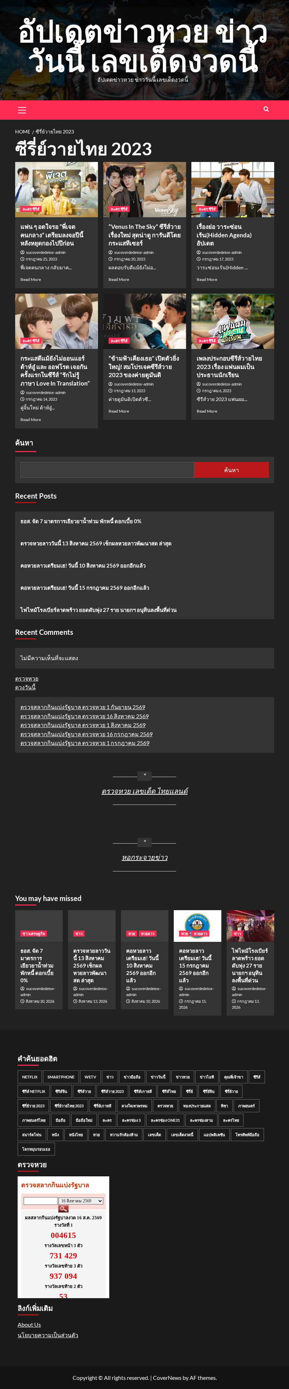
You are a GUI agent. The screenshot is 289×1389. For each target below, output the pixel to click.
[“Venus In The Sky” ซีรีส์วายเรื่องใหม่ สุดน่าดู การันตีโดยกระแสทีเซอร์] (144, 189)
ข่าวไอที (207, 1077)
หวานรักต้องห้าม (124, 1134)
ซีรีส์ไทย (169, 1091)
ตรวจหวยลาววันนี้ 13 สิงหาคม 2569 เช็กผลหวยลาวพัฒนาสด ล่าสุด (96, 543)
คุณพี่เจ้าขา (233, 1077)
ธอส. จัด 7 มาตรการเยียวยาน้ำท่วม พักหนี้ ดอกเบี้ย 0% (80, 521)
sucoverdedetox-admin (46, 252)
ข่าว (78, 933)
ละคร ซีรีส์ (31, 209)
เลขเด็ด (154, 1134)
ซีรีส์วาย (84, 1091)
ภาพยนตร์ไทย (33, 1120)
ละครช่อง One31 (165, 1120)
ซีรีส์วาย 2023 (112, 1091)
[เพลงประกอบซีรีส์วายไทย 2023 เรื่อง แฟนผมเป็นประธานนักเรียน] (232, 321)
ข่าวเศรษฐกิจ (34, 933)
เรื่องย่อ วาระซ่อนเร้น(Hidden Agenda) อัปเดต (224, 235)
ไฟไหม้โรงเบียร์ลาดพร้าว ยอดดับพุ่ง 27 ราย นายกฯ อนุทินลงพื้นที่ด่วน (98, 610)
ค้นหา (24, 443)
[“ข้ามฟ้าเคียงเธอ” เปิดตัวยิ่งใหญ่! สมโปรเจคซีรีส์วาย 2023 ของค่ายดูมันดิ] (144, 321)
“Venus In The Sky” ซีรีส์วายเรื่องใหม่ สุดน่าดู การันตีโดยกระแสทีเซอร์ (145, 235)
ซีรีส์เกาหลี (143, 1091)
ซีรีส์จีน (61, 1091)
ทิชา (224, 1105)
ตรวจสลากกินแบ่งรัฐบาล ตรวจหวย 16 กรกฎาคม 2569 (86, 734)
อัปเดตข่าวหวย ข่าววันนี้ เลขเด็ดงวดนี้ (143, 45)
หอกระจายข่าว (144, 857)
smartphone (61, 1077)
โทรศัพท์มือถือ (247, 1134)
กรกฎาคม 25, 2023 (41, 259)
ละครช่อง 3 (131, 1120)
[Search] (266, 109)
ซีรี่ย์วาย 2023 (33, 1105)
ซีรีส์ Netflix (33, 1091)
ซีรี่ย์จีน (209, 1091)
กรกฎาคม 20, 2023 (129, 259)
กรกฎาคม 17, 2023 (217, 259)
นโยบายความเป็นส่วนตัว (48, 1335)
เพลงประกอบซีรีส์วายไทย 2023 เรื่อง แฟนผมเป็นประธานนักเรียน (229, 367)
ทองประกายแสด (197, 1105)
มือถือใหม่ (84, 1120)
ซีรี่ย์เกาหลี (102, 1105)
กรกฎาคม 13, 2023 (129, 390)
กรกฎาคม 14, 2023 (41, 399)
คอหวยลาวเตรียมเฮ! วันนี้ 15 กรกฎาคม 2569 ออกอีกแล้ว (84, 587)
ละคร (107, 1120)
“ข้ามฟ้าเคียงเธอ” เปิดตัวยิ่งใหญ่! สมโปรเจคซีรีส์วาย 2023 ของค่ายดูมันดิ (144, 367)
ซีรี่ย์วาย (231, 1091)
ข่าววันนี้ (158, 1077)
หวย (131, 933)
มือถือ (61, 1120)
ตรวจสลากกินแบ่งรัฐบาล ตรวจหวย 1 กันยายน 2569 (82, 706)
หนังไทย (76, 1134)
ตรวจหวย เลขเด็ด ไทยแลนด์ (144, 791)
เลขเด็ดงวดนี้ (182, 1134)
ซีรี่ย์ (189, 1091)
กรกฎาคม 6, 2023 (216, 390)
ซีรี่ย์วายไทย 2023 (69, 1105)
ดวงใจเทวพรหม (134, 1105)
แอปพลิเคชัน (214, 1134)
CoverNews (167, 1377)
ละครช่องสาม (201, 1120)
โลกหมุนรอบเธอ (36, 1149)
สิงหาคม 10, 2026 (145, 1001)
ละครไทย (231, 1120)
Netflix (29, 1077)
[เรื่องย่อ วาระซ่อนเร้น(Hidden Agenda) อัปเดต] (232, 189)
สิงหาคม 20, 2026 (40, 1001)
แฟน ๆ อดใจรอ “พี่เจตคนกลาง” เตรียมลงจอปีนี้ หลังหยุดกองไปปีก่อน (52, 235)
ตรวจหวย (26, 678)
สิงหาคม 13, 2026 (93, 1001)
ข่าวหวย (183, 1077)
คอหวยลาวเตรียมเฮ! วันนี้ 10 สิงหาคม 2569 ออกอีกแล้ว (83, 565)
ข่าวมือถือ (132, 1077)
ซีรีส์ (256, 1077)
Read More (30, 279)
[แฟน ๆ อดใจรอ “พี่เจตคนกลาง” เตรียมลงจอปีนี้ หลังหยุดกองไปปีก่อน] (56, 189)
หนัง (55, 1134)
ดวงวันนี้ (25, 687)
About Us (29, 1324)
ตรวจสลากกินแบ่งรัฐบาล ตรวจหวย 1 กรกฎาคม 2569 (84, 742)
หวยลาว (147, 933)
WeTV (90, 1077)
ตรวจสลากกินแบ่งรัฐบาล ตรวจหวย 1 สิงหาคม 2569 (83, 724)
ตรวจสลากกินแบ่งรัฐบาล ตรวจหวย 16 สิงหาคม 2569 (84, 716)
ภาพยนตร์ (246, 1105)
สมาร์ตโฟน (32, 1134)
